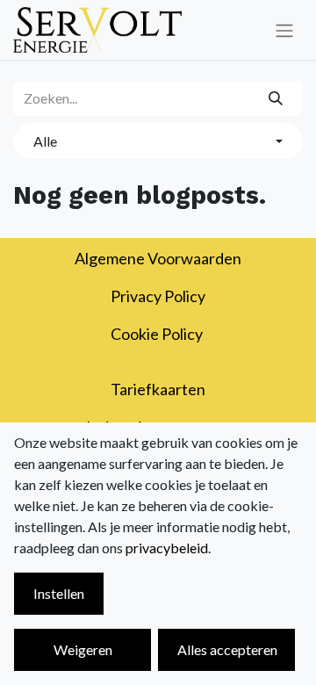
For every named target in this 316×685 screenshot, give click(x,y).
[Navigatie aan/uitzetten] (284, 30)
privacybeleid (167, 547)
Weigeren (83, 649)
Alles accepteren (227, 649)
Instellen (58, 593)
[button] (158, 140)
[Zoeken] (276, 98)
